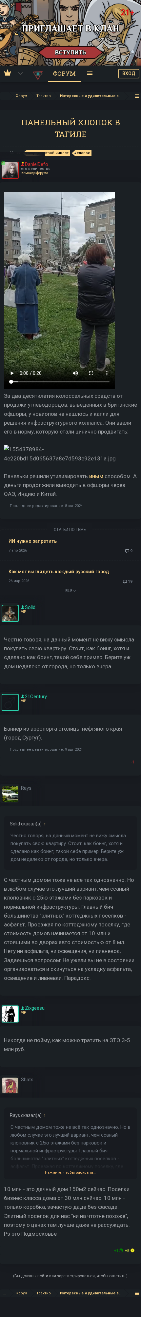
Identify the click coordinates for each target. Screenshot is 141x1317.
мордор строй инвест (48, 153)
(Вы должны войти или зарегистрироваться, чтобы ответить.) (70, 1276)
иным (96, 476)
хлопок (83, 153)
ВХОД (128, 73)
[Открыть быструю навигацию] (137, 96)
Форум (64, 73)
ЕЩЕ (69, 591)
